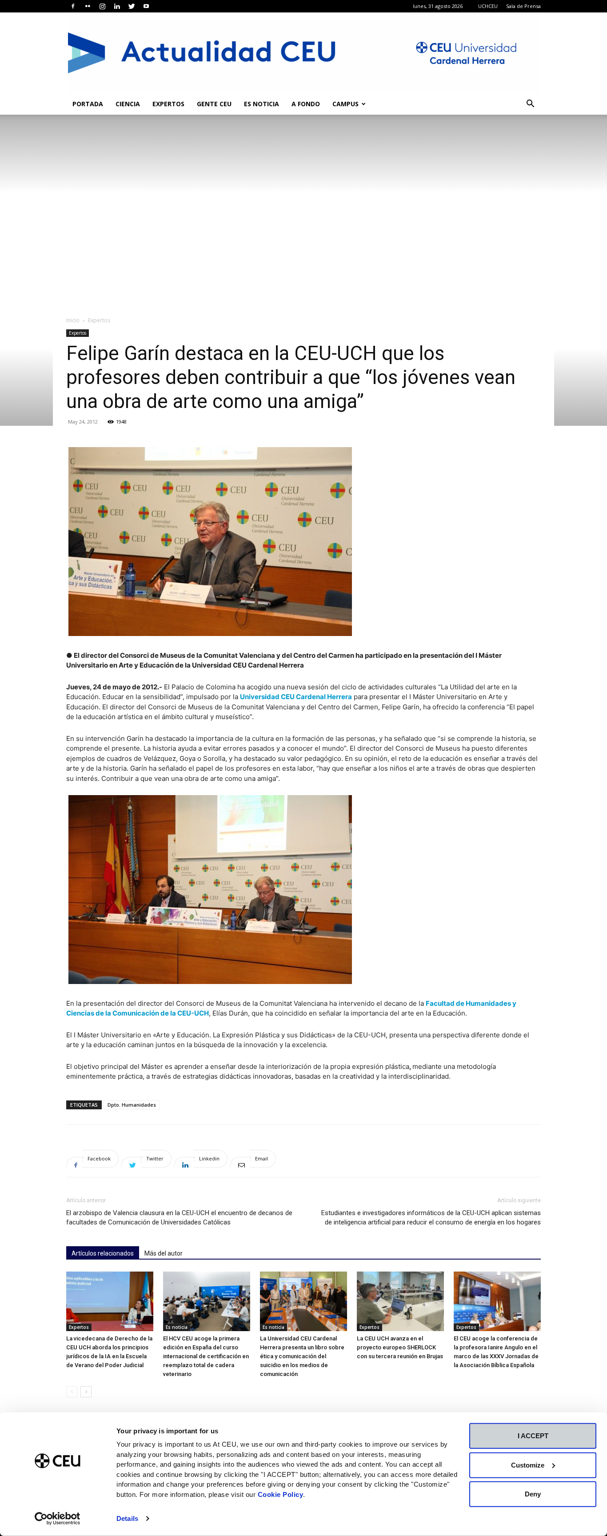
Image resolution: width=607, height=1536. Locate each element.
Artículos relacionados (103, 1253)
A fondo (306, 104)
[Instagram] (102, 6)
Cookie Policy (281, 1494)
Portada (87, 104)
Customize (527, 1464)
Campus (345, 104)
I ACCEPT (533, 1436)
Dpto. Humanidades (132, 1104)
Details (127, 1518)
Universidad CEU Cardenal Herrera (296, 696)
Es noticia (261, 104)
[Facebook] (73, 6)
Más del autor (163, 1253)
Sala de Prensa (523, 6)
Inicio (73, 320)
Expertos (168, 104)
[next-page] (86, 1391)
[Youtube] (146, 6)
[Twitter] (131, 6)
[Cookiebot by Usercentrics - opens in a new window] (57, 1518)
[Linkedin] (117, 6)
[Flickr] (87, 6)
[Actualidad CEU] (303, 52)
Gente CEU (214, 104)
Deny (533, 1494)
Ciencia (128, 104)
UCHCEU (488, 6)
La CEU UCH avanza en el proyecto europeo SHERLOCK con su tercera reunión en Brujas (400, 1347)
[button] (530, 104)
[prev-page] (71, 1391)
